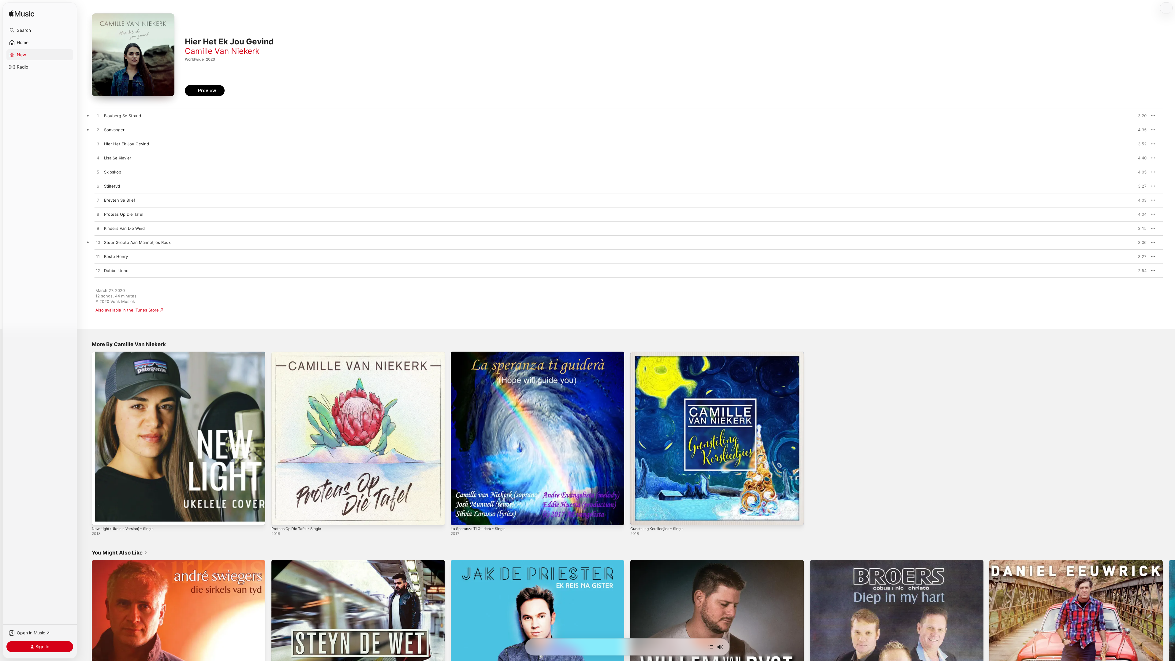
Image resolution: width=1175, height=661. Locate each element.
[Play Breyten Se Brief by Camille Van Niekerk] (98, 200)
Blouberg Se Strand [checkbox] (122, 115)
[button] (40, 30)
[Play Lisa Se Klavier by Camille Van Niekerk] (98, 158)
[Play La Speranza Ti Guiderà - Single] (458, 517)
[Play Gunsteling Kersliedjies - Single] (638, 517)
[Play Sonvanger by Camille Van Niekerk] (98, 130)
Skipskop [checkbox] (112, 172)
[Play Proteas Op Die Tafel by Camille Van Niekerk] (98, 214)
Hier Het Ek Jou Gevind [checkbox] (126, 143)
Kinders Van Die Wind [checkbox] (124, 228)
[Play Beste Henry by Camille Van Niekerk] (98, 257)
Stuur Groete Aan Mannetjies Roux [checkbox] (137, 242)
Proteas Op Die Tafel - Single (298, 354)
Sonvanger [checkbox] (114, 129)
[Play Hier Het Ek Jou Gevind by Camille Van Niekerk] (98, 144)
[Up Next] (710, 647)
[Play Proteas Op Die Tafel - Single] (279, 517)
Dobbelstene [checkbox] (116, 270)
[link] (119, 552)
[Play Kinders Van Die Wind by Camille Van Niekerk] (98, 228)
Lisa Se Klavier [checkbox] (117, 157)
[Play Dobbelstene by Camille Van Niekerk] (98, 271)
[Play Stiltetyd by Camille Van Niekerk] (98, 186)
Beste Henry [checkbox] (116, 256)
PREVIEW (1140, 116)
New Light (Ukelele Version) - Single (127, 354)
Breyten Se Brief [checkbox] (119, 200)
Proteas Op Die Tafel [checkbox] (123, 214)
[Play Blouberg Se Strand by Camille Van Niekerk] (98, 116)
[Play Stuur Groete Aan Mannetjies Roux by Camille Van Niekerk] (98, 242)
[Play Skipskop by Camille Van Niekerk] (98, 172)
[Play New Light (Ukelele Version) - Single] (99, 517)
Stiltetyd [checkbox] (112, 186)
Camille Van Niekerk (222, 51)
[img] (21, 13)
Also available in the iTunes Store (127, 310)
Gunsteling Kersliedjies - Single (660, 354)
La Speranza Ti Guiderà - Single (481, 354)
